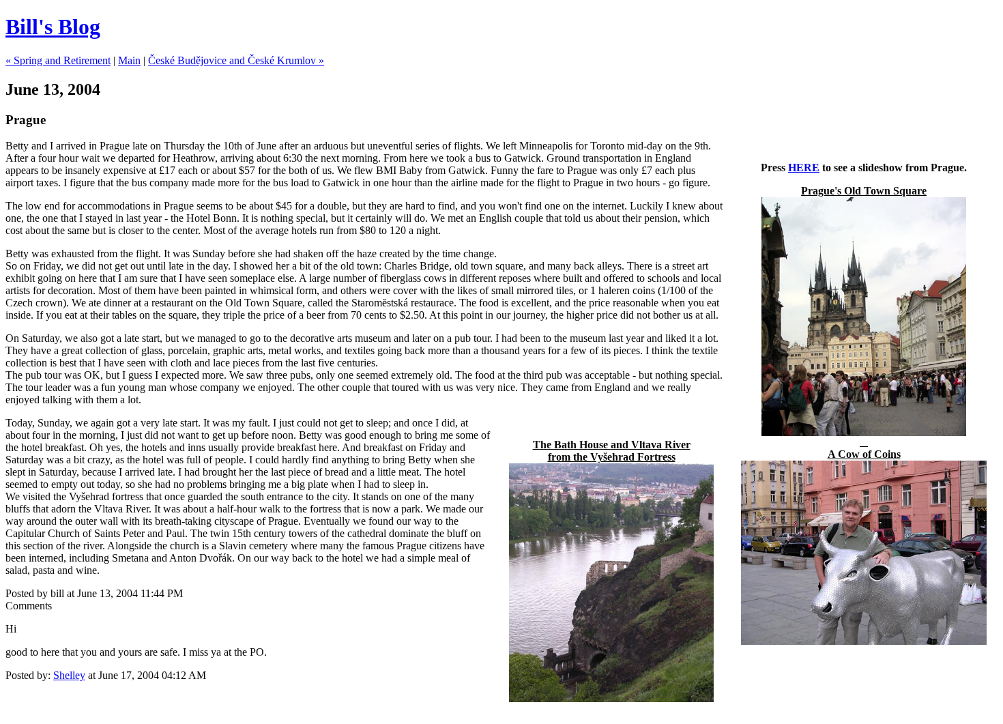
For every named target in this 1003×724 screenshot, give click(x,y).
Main (129, 60)
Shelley (69, 675)
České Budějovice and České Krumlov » (236, 60)
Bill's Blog (52, 26)
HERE (803, 167)
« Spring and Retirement (58, 60)
